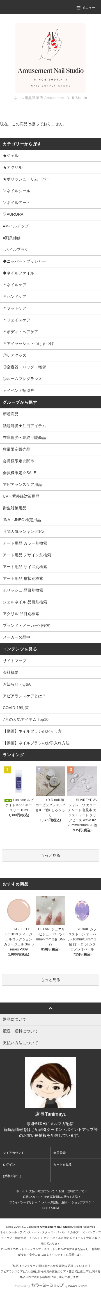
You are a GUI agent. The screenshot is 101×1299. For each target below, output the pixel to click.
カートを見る (62, 1164)
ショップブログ (81, 1202)
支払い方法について (41, 1191)
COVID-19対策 (16, 707)
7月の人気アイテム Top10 (26, 719)
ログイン (9, 1164)
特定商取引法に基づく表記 (61, 1196)
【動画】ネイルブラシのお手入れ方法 (36, 743)
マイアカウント (13, 1152)
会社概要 (11, 672)
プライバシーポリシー (23, 1202)
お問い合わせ (12, 1176)
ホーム (20, 1191)
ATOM (55, 1207)
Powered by (22, 1286)
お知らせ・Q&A (17, 684)
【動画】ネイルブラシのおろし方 (32, 731)
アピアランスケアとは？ (24, 696)
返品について (31, 1196)
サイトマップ (14, 660)
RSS (45, 1207)
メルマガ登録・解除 (54, 1202)
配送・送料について (71, 1191)
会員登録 (59, 1152)
